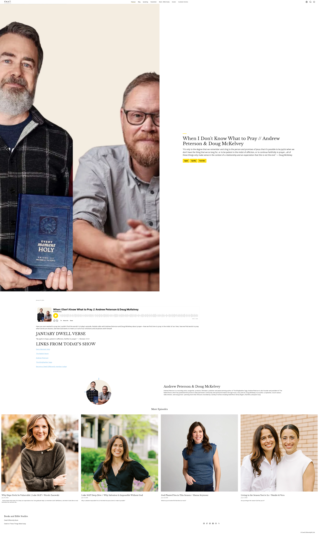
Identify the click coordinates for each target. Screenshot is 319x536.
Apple (186, 161)
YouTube (202, 161)
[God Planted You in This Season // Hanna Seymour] (199, 453)
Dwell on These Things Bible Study (15, 524)
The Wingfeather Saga (44, 362)
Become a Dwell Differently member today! (51, 367)
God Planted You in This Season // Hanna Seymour (184, 495)
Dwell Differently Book (11, 520)
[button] (164, 2)
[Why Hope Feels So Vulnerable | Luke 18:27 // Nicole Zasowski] (39, 453)
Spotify (193, 161)
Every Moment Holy (43, 349)
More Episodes (159, 409)
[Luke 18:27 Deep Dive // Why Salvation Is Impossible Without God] (119, 453)
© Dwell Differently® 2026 (308, 532)
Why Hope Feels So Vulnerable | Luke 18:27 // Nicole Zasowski (30, 495)
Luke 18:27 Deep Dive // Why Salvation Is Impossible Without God (112, 495)
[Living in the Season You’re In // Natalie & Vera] (279, 453)
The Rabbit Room (42, 354)
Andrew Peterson (42, 358)
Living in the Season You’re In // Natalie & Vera (262, 495)
